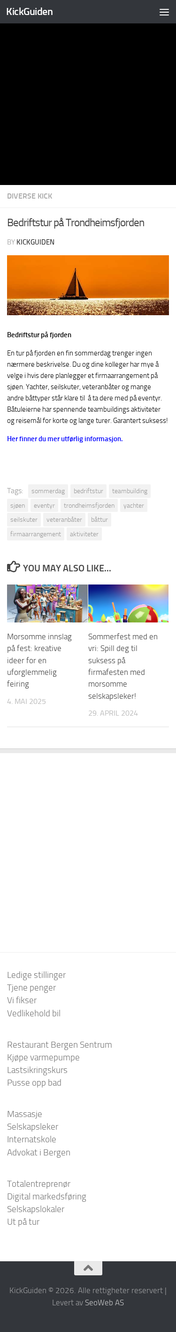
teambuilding (129, 491)
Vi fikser (22, 1000)
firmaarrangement (35, 534)
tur (20, 353)
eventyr (44, 505)
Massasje (24, 1114)
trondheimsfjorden (89, 505)
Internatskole (31, 1139)
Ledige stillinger (36, 974)
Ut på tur (23, 1221)
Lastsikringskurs (37, 1070)
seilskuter (24, 519)
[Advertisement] (88, 92)
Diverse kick (29, 196)
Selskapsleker (32, 1126)
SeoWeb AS (104, 1302)
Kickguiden (35, 242)
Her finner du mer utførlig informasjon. (65, 439)
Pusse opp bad (34, 1082)
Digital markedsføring (46, 1196)
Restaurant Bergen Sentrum (59, 1044)
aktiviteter (84, 534)
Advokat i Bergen (38, 1152)
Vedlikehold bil (34, 1013)
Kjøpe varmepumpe (43, 1057)
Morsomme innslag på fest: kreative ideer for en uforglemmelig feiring (39, 660)
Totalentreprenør (38, 1183)
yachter (133, 505)
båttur (99, 519)
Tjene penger (31, 987)
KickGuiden (29, 11)
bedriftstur (88, 491)
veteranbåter (64, 519)
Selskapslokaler (35, 1209)
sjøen (17, 505)
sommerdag (48, 491)
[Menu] (164, 11)
